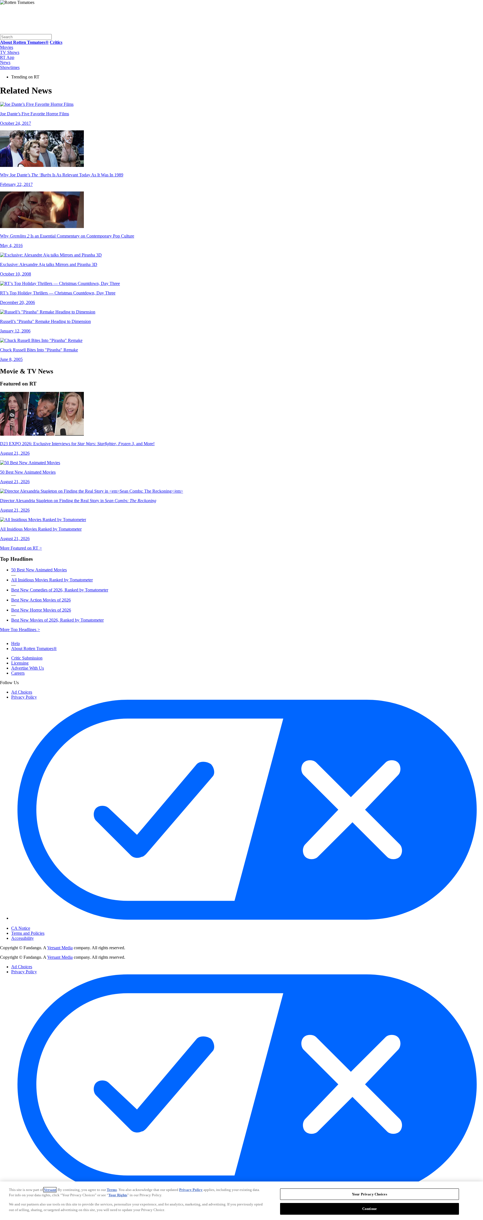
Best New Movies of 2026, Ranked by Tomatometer (57, 620)
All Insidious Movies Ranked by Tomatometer (52, 579)
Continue (369, 1208)
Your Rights (117, 1195)
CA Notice (20, 928)
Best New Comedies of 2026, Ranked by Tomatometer (59, 590)
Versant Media (60, 947)
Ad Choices (21, 692)
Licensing (20, 663)
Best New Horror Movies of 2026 (41, 610)
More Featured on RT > (21, 548)
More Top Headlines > (20, 629)
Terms (112, 1190)
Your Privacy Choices (34, 924)
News (5, 62)
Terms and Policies (27, 933)
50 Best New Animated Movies (39, 569)
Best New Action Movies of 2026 (41, 600)
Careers (18, 673)
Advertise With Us (27, 668)
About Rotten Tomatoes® (34, 648)
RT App (7, 57)
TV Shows (9, 52)
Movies (6, 47)
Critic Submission (26, 658)
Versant (50, 1190)
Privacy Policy (24, 697)
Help (15, 643)
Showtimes (10, 67)
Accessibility (22, 938)
